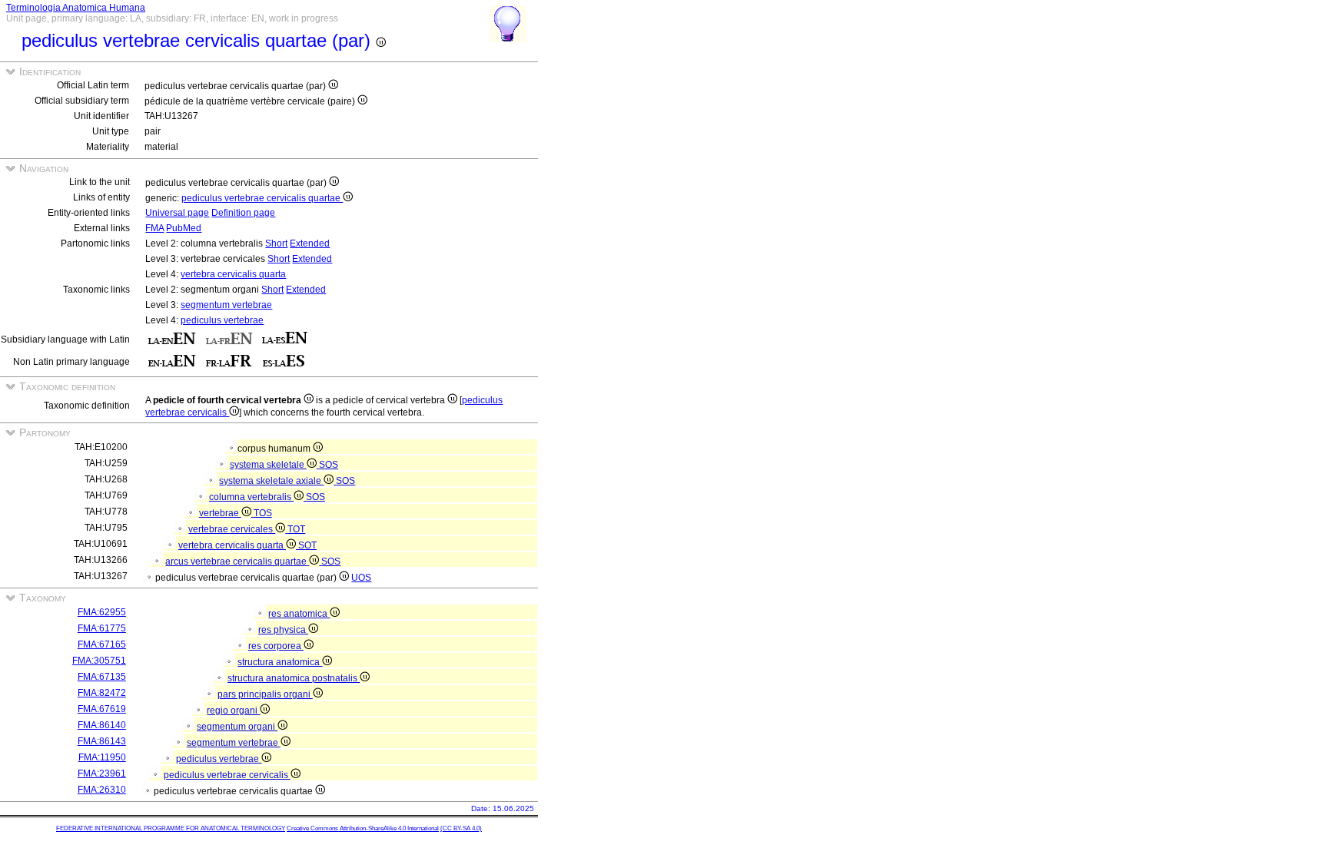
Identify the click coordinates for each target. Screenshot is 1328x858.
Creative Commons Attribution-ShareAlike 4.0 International (363, 828)
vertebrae (220, 513)
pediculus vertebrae (222, 320)
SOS (328, 464)
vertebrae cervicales (231, 529)
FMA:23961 (102, 773)
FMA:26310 (102, 789)
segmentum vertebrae (226, 305)
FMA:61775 (102, 628)
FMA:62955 (102, 612)
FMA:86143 (102, 741)
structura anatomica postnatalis (293, 678)
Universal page (177, 212)
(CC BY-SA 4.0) (461, 828)
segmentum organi (237, 726)
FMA (154, 228)
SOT (307, 545)
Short (276, 243)
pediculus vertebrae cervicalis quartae (262, 198)
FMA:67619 (102, 709)
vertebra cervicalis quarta (233, 274)
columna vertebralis (251, 497)
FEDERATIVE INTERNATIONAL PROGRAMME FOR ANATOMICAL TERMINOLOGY (170, 828)
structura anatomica (279, 662)
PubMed (183, 228)
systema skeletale (268, 464)
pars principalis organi (265, 694)
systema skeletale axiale (271, 480)
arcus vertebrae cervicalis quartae (237, 561)
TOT (296, 529)
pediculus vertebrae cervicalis (227, 775)
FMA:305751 (99, 660)
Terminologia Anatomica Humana (75, 7)
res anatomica (299, 613)
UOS (361, 577)
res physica (283, 629)
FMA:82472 (102, 692)
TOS (263, 513)
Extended (310, 243)
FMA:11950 (102, 757)
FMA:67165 (102, 644)
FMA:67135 (102, 676)
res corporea (276, 646)
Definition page (243, 212)
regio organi (233, 710)
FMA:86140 (102, 725)
